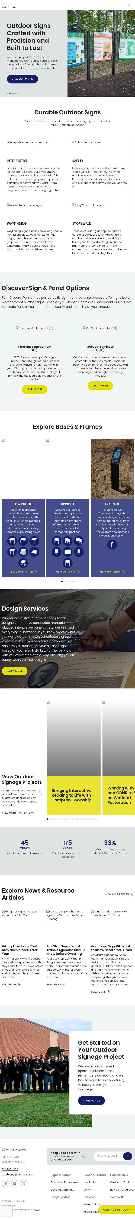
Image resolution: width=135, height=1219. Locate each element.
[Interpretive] (34, 166)
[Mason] (23, 552)
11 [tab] (75, 819)
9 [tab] (69, 819)
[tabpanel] (23, 508)
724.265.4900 (10, 1169)
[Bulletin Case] (79, 552)
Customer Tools (120, 1182)
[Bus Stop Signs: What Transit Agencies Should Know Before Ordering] (67, 948)
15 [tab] (86, 819)
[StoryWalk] (100, 229)
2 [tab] (64, 581)
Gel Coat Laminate (62, 1189)
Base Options (92, 1204)
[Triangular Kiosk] (57, 552)
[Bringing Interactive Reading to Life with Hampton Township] (74, 758)
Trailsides (89, 1197)
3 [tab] (67, 581)
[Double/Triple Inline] (68, 541)
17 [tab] (91, 819)
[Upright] (57, 541)
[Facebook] (6, 1184)
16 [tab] (89, 819)
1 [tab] (47, 819)
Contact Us (91, 1100)
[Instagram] (23, 1184)
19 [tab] (97, 819)
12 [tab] (78, 819)
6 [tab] (61, 819)
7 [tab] (64, 819)
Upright (87, 1189)
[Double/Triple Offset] (79, 541)
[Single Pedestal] (34, 541)
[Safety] (100, 166)
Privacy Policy (8, 1205)
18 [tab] (94, 819)
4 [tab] (70, 581)
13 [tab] (81, 819)
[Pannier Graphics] (9, 7)
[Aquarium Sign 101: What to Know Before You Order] (112, 952)
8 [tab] (67, 819)
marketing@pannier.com (18, 1174)
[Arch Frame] (68, 563)
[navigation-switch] (129, 5)
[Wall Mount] (68, 552)
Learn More (35, 389)
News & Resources (121, 1189)
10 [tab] (72, 819)
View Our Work (22, 79)
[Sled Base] (23, 563)
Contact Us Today (116, 1209)
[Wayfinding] (34, 229)
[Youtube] (14, 1184)
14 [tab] (83, 819)
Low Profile (90, 1182)
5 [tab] (73, 581)
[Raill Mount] (34, 552)
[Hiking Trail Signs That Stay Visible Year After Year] (23, 948)
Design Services (60, 1197)
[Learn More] (35, 360)
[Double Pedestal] (12, 552)
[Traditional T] (12, 541)
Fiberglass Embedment (65, 1182)
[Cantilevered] (23, 541)
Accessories (91, 1212)
